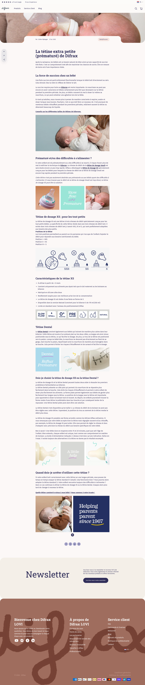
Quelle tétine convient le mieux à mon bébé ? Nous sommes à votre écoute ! (65, 493)
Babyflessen (104, 39)
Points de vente (76, 632)
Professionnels (75, 651)
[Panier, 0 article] (141, 8)
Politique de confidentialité (118, 641)
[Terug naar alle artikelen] (4, 51)
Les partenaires (76, 635)
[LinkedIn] (33, 640)
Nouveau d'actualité (77, 645)
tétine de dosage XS (90, 168)
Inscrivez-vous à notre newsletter (96, 580)
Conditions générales (123, 673)
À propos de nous (76, 629)
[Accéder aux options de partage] (4, 60)
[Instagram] (22, 640)
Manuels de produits (116, 638)
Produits (17, 8)
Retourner (112, 631)
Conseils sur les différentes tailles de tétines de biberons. (58, 112)
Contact (111, 644)
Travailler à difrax (76, 648)
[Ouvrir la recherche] (136, 8)
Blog (40, 8)
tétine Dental (43, 332)
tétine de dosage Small (96, 165)
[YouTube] (16, 640)
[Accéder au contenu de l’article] (4, 55)
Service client (29, 8)
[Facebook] (27, 640)
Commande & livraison (116, 627)
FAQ (109, 624)
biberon (64, 87)
